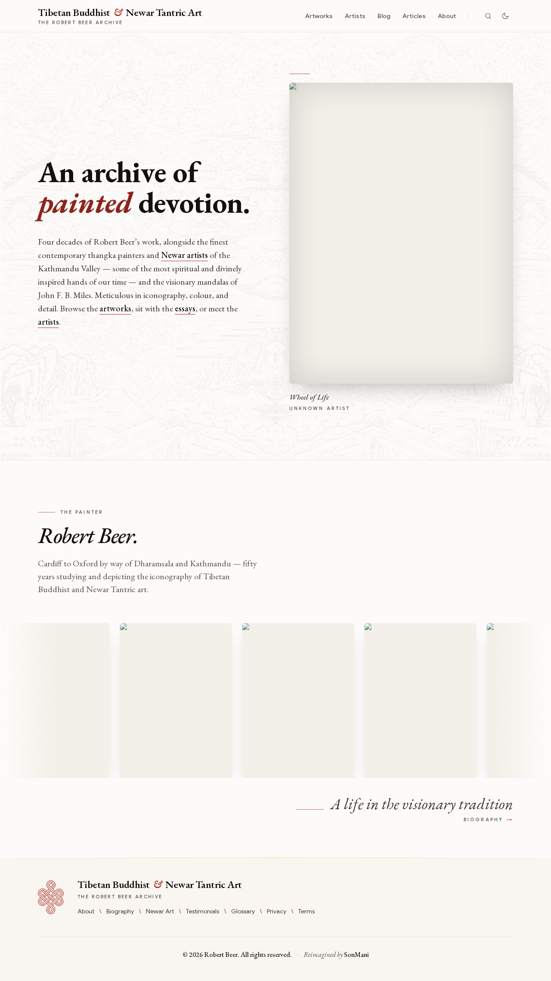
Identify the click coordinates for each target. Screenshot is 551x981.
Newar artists (184, 255)
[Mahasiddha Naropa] (407, 700)
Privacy (276, 911)
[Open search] (488, 16)
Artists (355, 16)
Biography (120, 911)
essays (185, 308)
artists (48, 321)
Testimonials (202, 911)
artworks (115, 308)
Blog (384, 16)
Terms (306, 911)
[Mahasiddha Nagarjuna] (285, 700)
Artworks (319, 16)
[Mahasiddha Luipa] (162, 700)
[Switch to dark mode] (505, 16)
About (447, 16)
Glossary (243, 911)
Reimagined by (336, 954)
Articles (414, 16)
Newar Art (160, 911)
